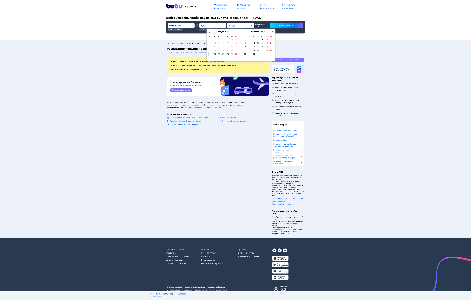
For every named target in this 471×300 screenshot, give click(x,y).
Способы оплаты (278, 201)
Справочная (171, 253)
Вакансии (205, 256)
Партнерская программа (248, 256)
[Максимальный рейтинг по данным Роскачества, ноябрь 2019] (279, 289)
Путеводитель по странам (177, 256)
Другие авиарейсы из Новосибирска (184, 124)
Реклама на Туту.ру (245, 253)
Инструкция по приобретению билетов (287, 198)
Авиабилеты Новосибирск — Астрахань (186, 121)
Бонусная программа (175, 260)
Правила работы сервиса (281, 204)
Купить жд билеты (234, 121)
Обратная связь (208, 260)
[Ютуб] (285, 249)
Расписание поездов (175, 43)
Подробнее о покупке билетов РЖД (207, 107)
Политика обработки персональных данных (185, 287)
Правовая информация (217, 287)
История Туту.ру (208, 253)
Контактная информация (212, 263)
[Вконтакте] (280, 249)
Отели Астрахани (229, 117)
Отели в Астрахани (281, 68)
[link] (181, 90)
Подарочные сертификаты (177, 263)
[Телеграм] (274, 249)
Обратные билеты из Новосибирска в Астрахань (189, 117)
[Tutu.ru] (174, 6)
